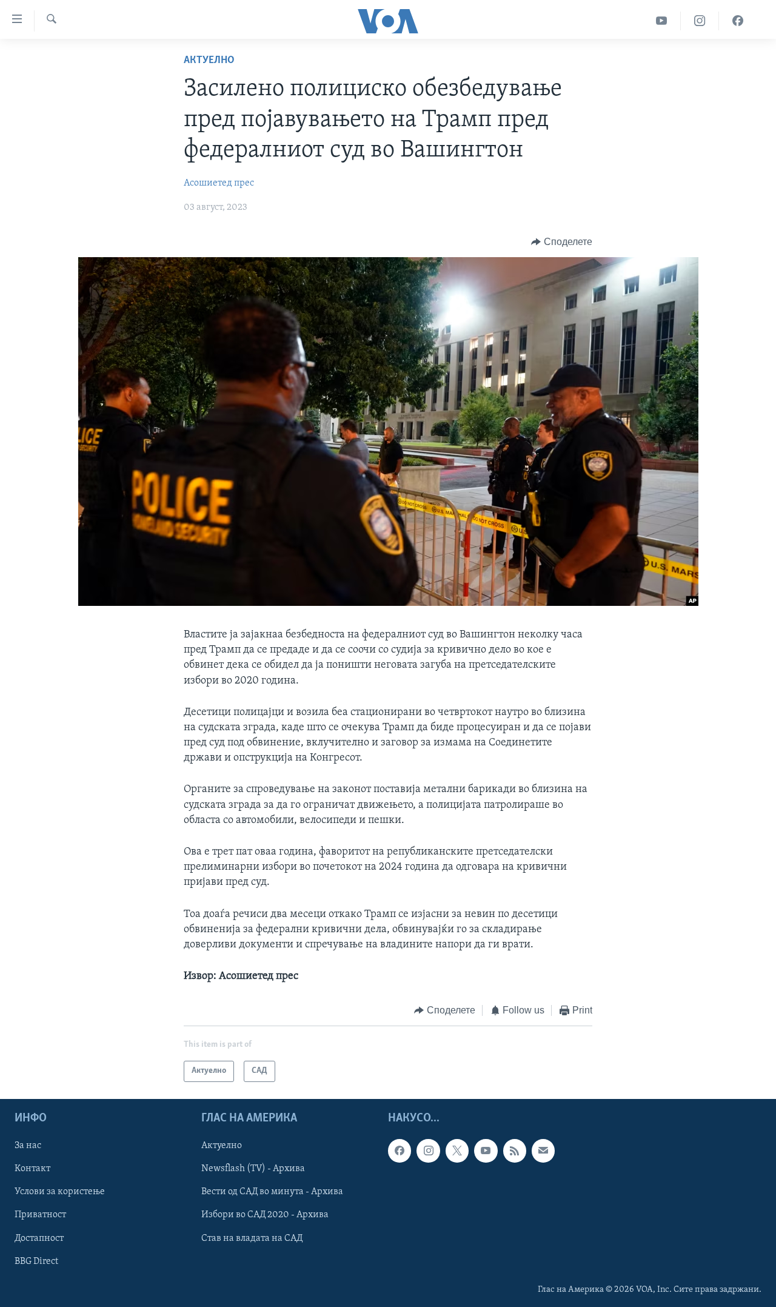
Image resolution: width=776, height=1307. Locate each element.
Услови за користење (60, 1192)
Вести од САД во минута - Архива (272, 1192)
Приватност (40, 1215)
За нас (28, 1146)
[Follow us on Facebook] (399, 1150)
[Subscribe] (543, 1150)
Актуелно (209, 60)
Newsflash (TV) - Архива (253, 1169)
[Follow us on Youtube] (485, 1150)
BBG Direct (36, 1261)
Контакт (32, 1169)
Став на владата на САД (252, 1238)
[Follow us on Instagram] (428, 1150)
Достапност (39, 1238)
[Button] (561, 242)
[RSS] (514, 1150)
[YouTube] (662, 21)
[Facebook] (738, 21)
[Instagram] (700, 21)
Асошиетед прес (219, 183)
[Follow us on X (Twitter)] (457, 1150)
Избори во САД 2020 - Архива (265, 1215)
